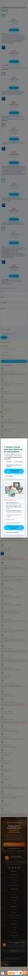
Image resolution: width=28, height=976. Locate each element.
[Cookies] (2, 973)
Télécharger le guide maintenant (15, 471)
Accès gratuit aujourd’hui (12, 532)
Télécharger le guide (20, 973)
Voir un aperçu (9, 476)
